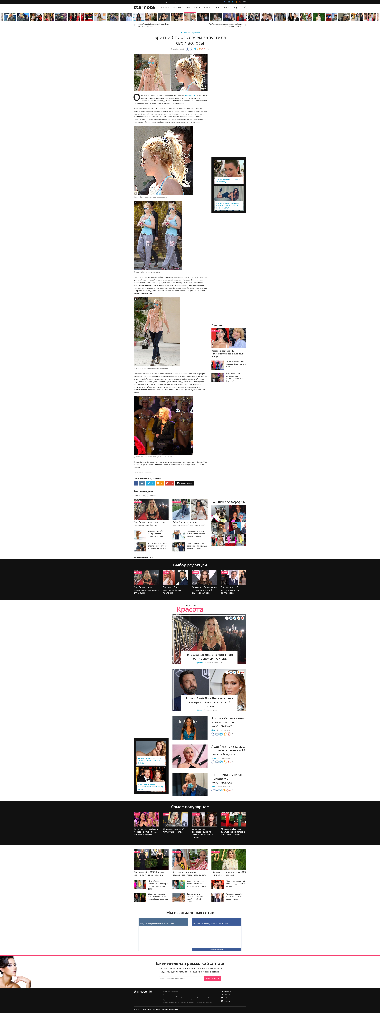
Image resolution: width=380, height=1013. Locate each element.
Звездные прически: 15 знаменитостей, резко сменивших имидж (228, 354)
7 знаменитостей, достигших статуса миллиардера (230, 590)
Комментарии (186, 483)
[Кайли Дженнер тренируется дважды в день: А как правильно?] (189, 509)
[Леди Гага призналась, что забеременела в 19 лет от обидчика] (189, 756)
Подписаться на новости (216, 949)
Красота (137, 502)
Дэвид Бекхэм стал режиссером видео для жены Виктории (197, 546)
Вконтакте (227, 991)
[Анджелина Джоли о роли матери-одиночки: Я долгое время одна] (204, 577)
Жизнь (166, 572)
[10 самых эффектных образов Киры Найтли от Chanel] (217, 365)
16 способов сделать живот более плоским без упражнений (196, 534)
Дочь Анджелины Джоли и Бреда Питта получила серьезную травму (146, 832)
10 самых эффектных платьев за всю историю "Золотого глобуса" (233, 832)
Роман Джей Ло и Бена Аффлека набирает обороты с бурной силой (209, 702)
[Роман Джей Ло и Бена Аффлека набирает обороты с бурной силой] (209, 690)
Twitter (226, 998)
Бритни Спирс (191, 95)
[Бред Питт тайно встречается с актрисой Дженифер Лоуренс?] (217, 377)
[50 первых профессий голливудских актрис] (175, 819)
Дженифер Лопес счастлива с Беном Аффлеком (172, 590)
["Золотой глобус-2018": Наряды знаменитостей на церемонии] (151, 859)
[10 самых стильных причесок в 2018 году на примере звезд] (228, 859)
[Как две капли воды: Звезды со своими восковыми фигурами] (178, 884)
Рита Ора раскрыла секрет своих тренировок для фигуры (146, 590)
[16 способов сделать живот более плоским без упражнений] (178, 534)
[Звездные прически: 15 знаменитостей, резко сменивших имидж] (228, 338)
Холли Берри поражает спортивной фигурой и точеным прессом (158, 546)
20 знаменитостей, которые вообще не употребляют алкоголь (158, 896)
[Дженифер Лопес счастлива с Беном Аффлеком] (175, 577)
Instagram (227, 1001)
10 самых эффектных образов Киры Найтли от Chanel (236, 364)
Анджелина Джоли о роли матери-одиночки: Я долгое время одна (204, 590)
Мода (224, 814)
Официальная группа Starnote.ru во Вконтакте (157, 924)
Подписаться (212, 978)
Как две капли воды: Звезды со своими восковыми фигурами (196, 883)
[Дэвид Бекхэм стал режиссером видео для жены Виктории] (178, 547)
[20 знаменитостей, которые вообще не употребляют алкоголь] (140, 897)
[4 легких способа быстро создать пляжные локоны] (140, 534)
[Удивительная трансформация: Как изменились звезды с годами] (204, 819)
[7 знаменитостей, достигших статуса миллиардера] (233, 577)
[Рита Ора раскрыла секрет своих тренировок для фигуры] (151, 509)
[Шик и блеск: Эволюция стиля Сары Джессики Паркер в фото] (140, 884)
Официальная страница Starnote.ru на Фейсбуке (210, 924)
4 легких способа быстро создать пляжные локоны (155, 534)
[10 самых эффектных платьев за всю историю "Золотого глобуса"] (233, 819)
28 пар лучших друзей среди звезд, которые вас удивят (235, 883)
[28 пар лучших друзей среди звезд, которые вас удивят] (217, 884)
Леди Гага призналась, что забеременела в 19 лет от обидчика (228, 750)
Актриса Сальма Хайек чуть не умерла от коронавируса (227, 722)
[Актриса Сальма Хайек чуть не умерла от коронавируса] (189, 728)
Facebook (227, 995)
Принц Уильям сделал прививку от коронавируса (227, 778)
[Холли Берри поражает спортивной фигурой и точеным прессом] (140, 547)
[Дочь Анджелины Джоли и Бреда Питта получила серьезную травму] (146, 819)
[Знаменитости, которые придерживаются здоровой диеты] (189, 859)
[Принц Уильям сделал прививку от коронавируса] (189, 784)
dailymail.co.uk (148, 473)
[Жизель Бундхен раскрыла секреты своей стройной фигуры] (178, 897)
